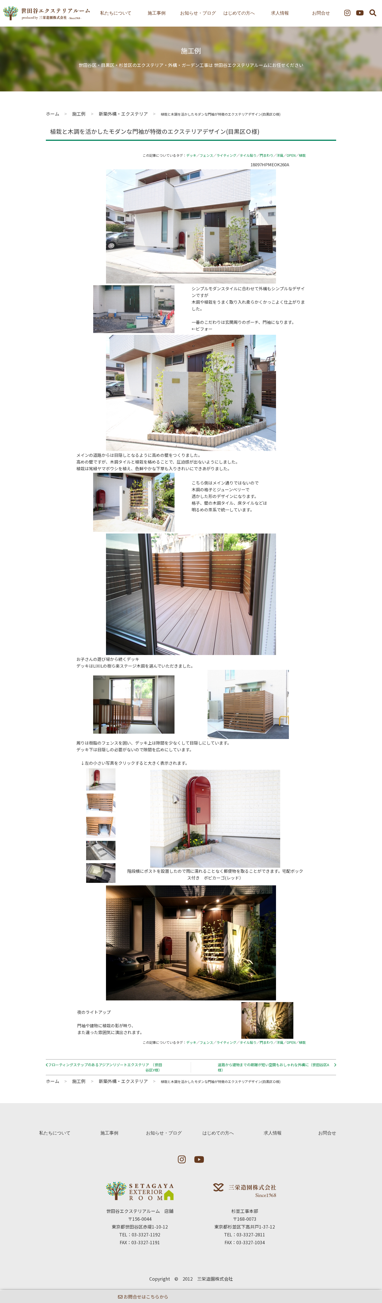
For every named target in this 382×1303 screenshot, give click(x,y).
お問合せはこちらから (145, 1296)
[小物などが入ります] (100, 879)
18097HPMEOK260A (270, 164)
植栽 (302, 155)
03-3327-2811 (251, 1234)
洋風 (280, 155)
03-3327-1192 (146, 1234)
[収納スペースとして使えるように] (100, 835)
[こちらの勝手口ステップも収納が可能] (100, 857)
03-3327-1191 (145, 1242)
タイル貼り (248, 155)
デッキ (191, 155)
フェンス (206, 155)
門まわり (266, 155)
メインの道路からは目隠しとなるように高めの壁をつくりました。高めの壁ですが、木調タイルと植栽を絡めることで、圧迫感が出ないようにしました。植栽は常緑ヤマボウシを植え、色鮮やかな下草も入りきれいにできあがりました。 (158, 461)
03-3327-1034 (250, 1242)
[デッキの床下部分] (100, 810)
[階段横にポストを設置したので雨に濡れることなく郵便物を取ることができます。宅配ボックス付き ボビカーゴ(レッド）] (100, 787)
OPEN (291, 155)
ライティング (226, 155)
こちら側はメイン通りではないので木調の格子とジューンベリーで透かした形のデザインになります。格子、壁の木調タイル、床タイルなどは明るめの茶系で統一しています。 (229, 496)
